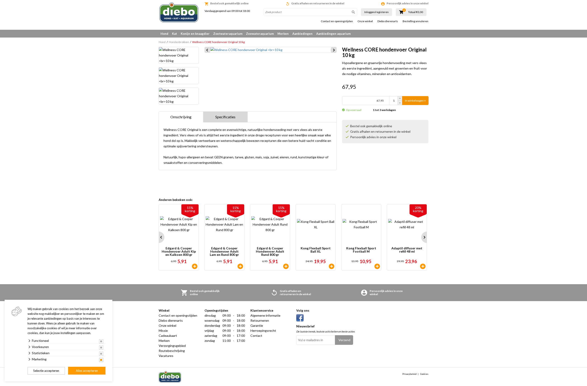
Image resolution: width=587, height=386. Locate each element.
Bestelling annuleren (415, 21)
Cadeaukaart (168, 335)
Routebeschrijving (172, 351)
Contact (256, 335)
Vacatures (166, 356)
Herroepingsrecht (263, 330)
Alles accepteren (87, 371)
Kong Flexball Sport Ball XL (316, 250)
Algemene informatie (265, 315)
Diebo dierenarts (387, 21)
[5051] (423, 266)
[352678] (286, 266)
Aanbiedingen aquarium (333, 33)
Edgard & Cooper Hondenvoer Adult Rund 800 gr (270, 251)
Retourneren (259, 320)
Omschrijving (180, 117)
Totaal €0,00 (415, 12)
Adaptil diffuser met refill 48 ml (406, 250)
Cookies (424, 374)
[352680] (240, 266)
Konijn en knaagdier (195, 33)
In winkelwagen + (415, 100)
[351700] (377, 266)
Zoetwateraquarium (227, 33)
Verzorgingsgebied (172, 346)
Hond (164, 33)
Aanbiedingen (302, 33)
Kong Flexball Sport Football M (361, 250)
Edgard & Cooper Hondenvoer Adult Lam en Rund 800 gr (224, 251)
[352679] (194, 266)
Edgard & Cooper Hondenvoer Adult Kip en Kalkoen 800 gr (179, 251)
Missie (163, 330)
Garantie (256, 325)
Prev (158, 237)
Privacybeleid (409, 374)
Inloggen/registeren (376, 12)
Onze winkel (365, 21)
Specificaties (225, 117)
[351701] (331, 266)
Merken (283, 33)
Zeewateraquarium (260, 33)
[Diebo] (179, 12)
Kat (174, 33)
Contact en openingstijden (337, 21)
